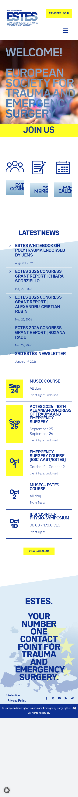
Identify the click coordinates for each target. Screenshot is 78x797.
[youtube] (59, 698)
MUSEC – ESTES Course (44, 487)
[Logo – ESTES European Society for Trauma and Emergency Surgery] (22, 11)
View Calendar (39, 551)
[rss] (66, 698)
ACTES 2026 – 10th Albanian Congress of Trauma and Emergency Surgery (51, 414)
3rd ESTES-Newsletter (40, 354)
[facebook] (46, 698)
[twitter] (52, 698)
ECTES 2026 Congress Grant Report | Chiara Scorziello (39, 276)
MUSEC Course (45, 381)
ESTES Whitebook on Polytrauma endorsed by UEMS (40, 250)
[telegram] (72, 698)
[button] (7, 790)
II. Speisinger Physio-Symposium (49, 516)
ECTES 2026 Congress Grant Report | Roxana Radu (40, 332)
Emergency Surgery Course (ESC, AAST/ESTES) (48, 456)
